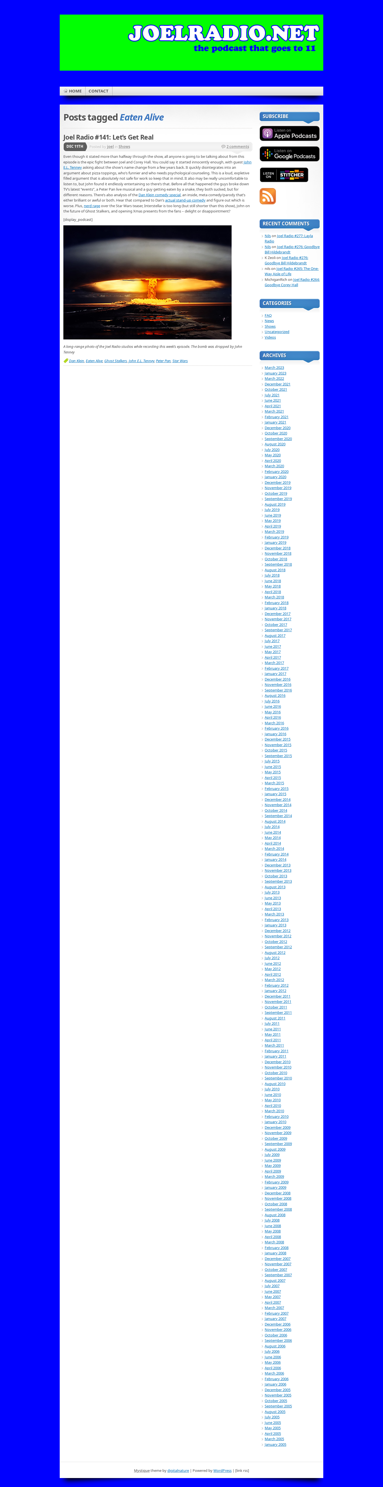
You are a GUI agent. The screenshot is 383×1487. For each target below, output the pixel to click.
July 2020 (272, 449)
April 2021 (273, 405)
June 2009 (273, 1160)
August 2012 (275, 952)
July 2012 (272, 957)
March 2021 (274, 411)
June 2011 (273, 1029)
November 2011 (278, 1001)
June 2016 (273, 706)
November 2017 (278, 618)
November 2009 (278, 1132)
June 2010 (273, 1094)
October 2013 (276, 875)
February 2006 (277, 1378)
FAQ (268, 315)
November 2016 (278, 684)
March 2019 (274, 531)
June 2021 (273, 400)
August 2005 (275, 1411)
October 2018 (276, 558)
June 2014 (273, 832)
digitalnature (178, 1470)
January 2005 (275, 1444)
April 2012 (273, 974)
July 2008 (272, 1220)
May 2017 (273, 651)
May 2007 (273, 1296)
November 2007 (278, 1263)
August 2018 (275, 569)
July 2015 (272, 761)
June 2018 (273, 580)
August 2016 (275, 695)
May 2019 (273, 520)
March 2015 (274, 782)
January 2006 (275, 1384)
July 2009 (272, 1154)
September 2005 (278, 1406)
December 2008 (277, 1192)
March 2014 (274, 848)
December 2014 (277, 799)
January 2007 (275, 1318)
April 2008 (273, 1236)
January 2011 (275, 1056)
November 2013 (278, 870)
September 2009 (278, 1143)
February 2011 (277, 1050)
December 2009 (277, 1127)
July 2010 (272, 1088)
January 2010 (275, 1121)
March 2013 (274, 914)
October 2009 (276, 1138)
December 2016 (277, 679)
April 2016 (273, 717)
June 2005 (273, 1422)
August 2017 (275, 635)
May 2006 (273, 1362)
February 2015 (277, 788)
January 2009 (275, 1187)
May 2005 (273, 1427)
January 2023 (275, 373)
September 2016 (278, 690)
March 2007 (274, 1307)
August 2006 (275, 1346)
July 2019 (272, 509)
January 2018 (275, 607)
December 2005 (277, 1389)
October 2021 (276, 389)
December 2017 (277, 613)
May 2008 (273, 1231)
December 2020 (277, 427)
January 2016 (275, 733)
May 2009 (273, 1165)
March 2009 (274, 1176)
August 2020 (275, 444)
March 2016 (274, 722)
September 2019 (278, 498)
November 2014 (278, 804)
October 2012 (276, 941)
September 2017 (278, 629)
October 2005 (276, 1400)
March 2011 (274, 1045)
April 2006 (273, 1367)
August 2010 (275, 1083)
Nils (268, 235)
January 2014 (275, 859)
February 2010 (277, 1116)
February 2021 (277, 416)
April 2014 (273, 843)
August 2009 (275, 1149)
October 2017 (276, 624)
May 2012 (273, 968)
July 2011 (272, 1023)
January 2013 (275, 925)
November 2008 (278, 1198)
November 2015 (278, 744)
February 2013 (277, 919)
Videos (270, 337)
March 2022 (274, 378)
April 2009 (273, 1171)
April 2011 (273, 1039)
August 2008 (275, 1214)
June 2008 (273, 1225)
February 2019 (277, 537)
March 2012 (274, 979)
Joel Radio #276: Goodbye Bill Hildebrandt (286, 260)
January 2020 (275, 476)
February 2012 (277, 985)
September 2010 (278, 1078)
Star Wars (180, 360)
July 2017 (272, 640)
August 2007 (275, 1280)
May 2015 (273, 771)
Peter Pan (163, 360)
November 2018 (278, 553)
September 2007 (278, 1274)
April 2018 (273, 591)
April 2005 (273, 1433)
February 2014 (277, 854)
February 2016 (277, 728)
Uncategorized (277, 331)
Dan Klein (76, 360)
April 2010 (273, 1105)
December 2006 (277, 1324)
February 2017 (277, 668)
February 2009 (277, 1182)
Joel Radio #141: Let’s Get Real (108, 137)
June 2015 (273, 766)
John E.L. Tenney (141, 360)
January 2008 (275, 1252)
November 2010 (278, 1067)
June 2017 (273, 646)
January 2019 (275, 542)
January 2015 (275, 793)
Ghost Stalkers (115, 360)
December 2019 (277, 482)
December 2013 (277, 865)
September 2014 (278, 815)
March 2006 (274, 1373)
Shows (124, 146)
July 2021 (272, 394)
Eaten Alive (94, 360)
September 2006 (278, 1340)
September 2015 (278, 755)
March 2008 (274, 1242)
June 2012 (273, 963)
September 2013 (278, 881)
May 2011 (273, 1034)
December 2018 (277, 548)
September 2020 (278, 438)
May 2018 (273, 586)
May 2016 (273, 711)
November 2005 (278, 1395)
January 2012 (275, 990)
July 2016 (272, 701)
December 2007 (277, 1258)
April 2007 (273, 1302)
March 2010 (274, 1110)
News (269, 320)
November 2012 (278, 935)
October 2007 (276, 1269)
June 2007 (273, 1291)
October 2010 (276, 1072)
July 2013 (272, 892)
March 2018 (274, 597)
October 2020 (276, 433)
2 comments (238, 146)
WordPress (222, 1470)
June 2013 (273, 897)
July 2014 (272, 826)
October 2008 (276, 1203)
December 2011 (277, 996)
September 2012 (278, 946)
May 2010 (273, 1099)
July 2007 (272, 1285)
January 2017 (275, 673)
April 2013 (273, 908)
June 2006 (273, 1356)
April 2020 (273, 460)
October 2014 (276, 810)
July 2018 (272, 575)
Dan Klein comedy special (160, 194)
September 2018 (278, 564)
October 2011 (276, 1007)
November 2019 (278, 487)
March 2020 (274, 465)
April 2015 (273, 777)
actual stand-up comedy (185, 200)
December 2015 (277, 739)
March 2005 (274, 1438)
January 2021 (275, 422)
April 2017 (273, 657)
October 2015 (276, 750)
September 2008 (278, 1209)
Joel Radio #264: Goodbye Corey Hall (292, 282)
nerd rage (92, 205)
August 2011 (275, 1018)
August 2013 (275, 886)
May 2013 (273, 903)
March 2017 (274, 662)
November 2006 (278, 1329)
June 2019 (273, 515)
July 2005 (272, 1416)
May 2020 (273, 454)
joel (110, 146)
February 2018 (277, 602)
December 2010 (277, 1061)
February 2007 (277, 1313)
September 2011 (278, 1012)
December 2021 (277, 384)
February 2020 (277, 471)
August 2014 (275, 821)
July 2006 (272, 1351)
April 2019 (273, 526)
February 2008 (277, 1247)
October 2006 (276, 1335)
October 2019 (276, 493)
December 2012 (277, 930)
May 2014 (273, 837)
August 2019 (275, 504)
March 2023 (274, 367)
